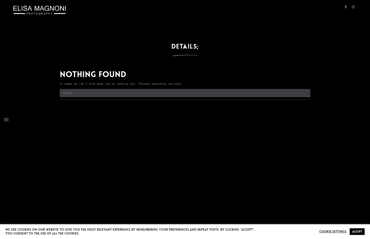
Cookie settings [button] (332, 232)
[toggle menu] (6, 120)
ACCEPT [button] (357, 231)
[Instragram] (353, 7)
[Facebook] (345, 7)
